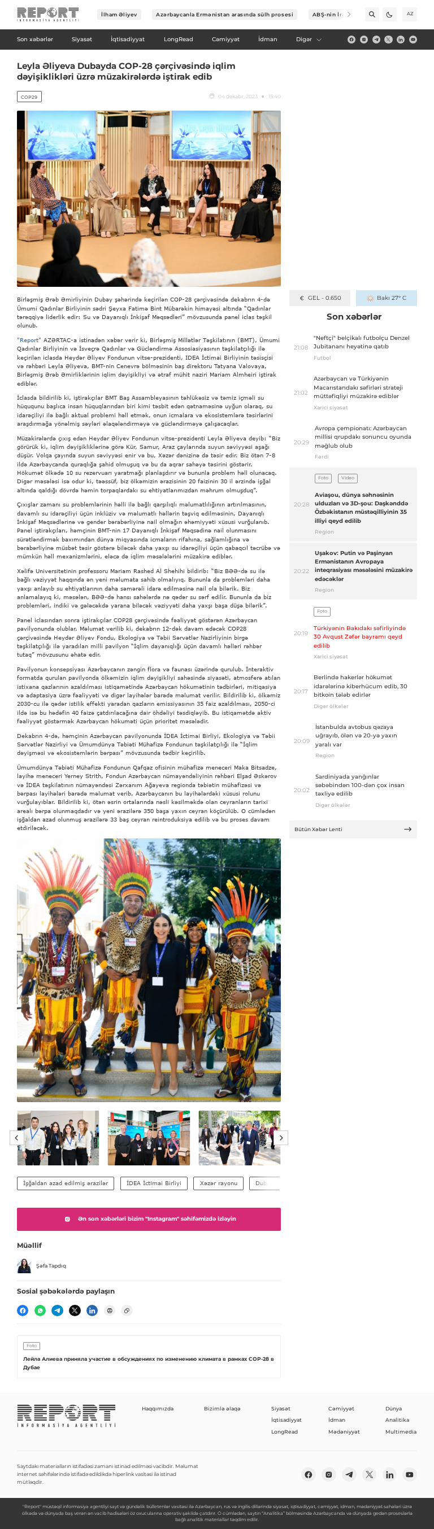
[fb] (351, 39)
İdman (336, 1420)
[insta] (364, 39)
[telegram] (376, 39)
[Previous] (17, 1138)
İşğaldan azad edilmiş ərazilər (65, 1182)
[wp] (40, 1310)
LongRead (284, 1431)
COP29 (29, 97)
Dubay (264, 1182)
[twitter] (388, 39)
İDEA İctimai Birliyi (154, 1182)
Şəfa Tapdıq (51, 1265)
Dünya (393, 1408)
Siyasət (280, 1408)
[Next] (343, 14)
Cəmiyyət (341, 1408)
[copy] (126, 1310)
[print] (109, 1310)
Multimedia (400, 1431)
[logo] (48, 14)
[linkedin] (401, 39)
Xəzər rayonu (218, 1182)
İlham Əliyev (119, 14)
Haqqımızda (157, 1408)
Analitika (397, 1420)
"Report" (29, 340)
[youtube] (413, 39)
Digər (304, 39)
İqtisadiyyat (286, 1420)
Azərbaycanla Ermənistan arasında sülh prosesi (224, 14)
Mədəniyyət (344, 1431)
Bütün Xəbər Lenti (318, 829)
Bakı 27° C (391, 298)
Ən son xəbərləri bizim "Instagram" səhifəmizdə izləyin (157, 1218)
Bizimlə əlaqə (222, 1408)
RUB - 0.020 (324, 298)
